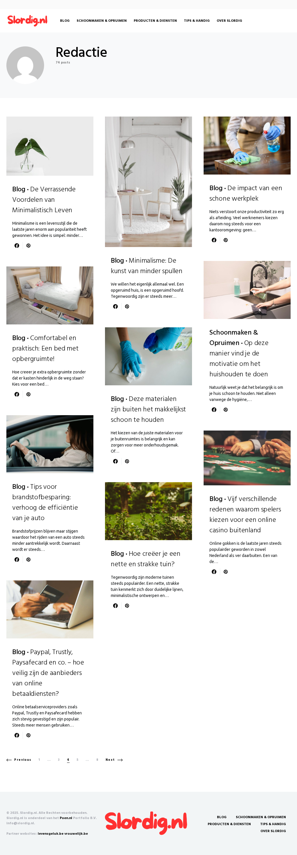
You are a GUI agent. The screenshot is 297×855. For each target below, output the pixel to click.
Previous (22, 760)
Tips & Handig (273, 824)
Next (110, 760)
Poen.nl (66, 818)
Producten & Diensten (229, 824)
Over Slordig (273, 831)
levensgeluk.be (51, 834)
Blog (222, 817)
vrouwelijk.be (76, 834)
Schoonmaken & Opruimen (261, 817)
